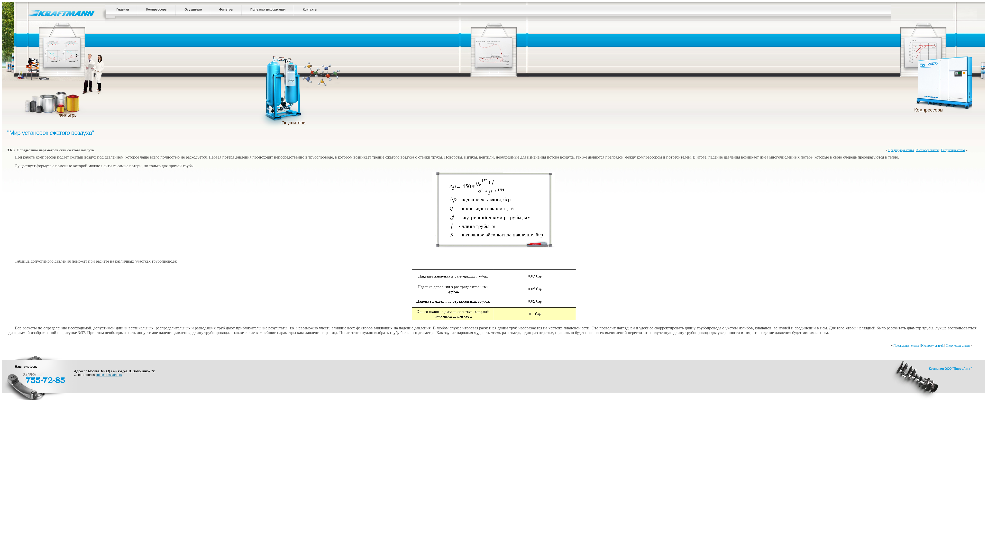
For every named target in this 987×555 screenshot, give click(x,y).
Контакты (310, 9)
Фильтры (226, 9)
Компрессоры (156, 9)
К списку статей (927, 150)
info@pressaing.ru (109, 375)
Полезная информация (268, 9)
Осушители (193, 9)
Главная (122, 9)
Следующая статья (953, 150)
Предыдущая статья (901, 150)
